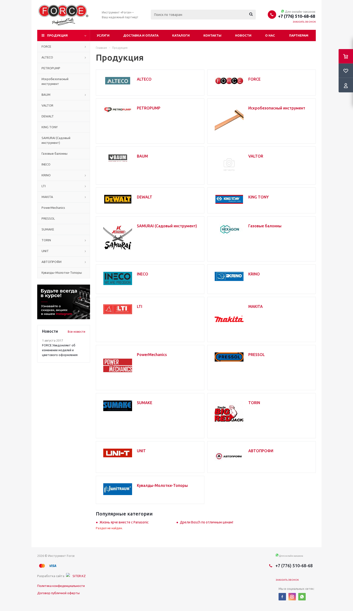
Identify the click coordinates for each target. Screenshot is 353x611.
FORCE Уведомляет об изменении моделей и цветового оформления (60, 350)
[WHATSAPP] (302, 596)
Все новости (76, 331)
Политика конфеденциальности (61, 585)
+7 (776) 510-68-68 (296, 16)
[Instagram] (292, 596)
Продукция (57, 35)
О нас (270, 35)
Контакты (212, 35)
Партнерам (298, 35)
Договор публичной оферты (58, 593)
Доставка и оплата (140, 35)
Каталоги (181, 35)
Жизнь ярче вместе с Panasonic (124, 522)
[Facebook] (282, 596)
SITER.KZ (79, 576)
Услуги (103, 35)
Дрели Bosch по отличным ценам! (206, 522)
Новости (243, 35)
